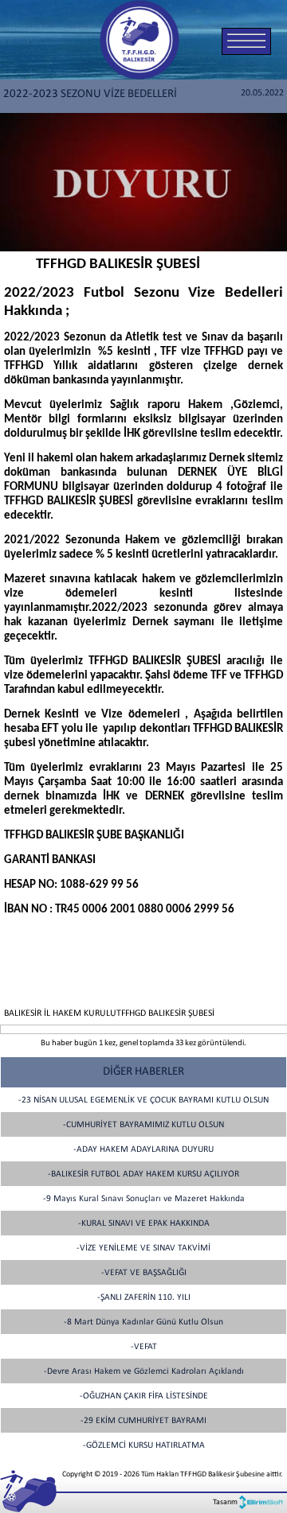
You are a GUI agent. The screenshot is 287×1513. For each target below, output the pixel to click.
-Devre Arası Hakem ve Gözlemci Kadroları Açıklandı (144, 1371)
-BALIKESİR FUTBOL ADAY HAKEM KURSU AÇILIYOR (143, 1174)
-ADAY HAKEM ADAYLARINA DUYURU (143, 1149)
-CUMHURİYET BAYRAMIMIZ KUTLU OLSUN (143, 1125)
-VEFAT (144, 1347)
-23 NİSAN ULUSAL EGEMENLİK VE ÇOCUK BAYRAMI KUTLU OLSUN (143, 1100)
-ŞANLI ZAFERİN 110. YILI (144, 1297)
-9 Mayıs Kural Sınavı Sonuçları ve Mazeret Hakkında (144, 1199)
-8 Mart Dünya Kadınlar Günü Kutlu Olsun (143, 1322)
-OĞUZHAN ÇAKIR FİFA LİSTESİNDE (144, 1396)
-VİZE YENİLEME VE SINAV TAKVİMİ (143, 1248)
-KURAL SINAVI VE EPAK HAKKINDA (144, 1223)
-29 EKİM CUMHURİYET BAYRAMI (143, 1420)
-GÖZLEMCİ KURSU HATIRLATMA (144, 1445)
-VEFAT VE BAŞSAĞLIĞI (144, 1273)
